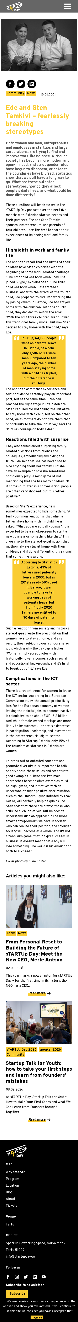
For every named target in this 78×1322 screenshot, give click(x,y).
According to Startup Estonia (28, 741)
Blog (9, 1192)
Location (12, 1186)
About (10, 1199)
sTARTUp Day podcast (22, 210)
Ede (31, 220)
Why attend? (15, 1172)
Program (12, 1179)
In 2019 (27, 338)
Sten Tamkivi (51, 220)
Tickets (11, 1206)
